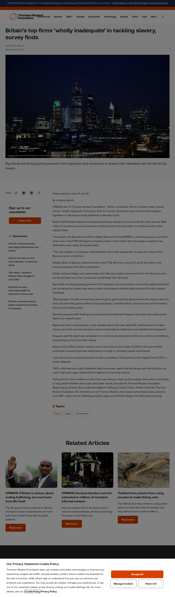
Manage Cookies (123, 584)
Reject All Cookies (151, 584)
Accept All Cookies (137, 574)
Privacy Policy (49, 591)
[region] (87, 578)
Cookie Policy (32, 591)
